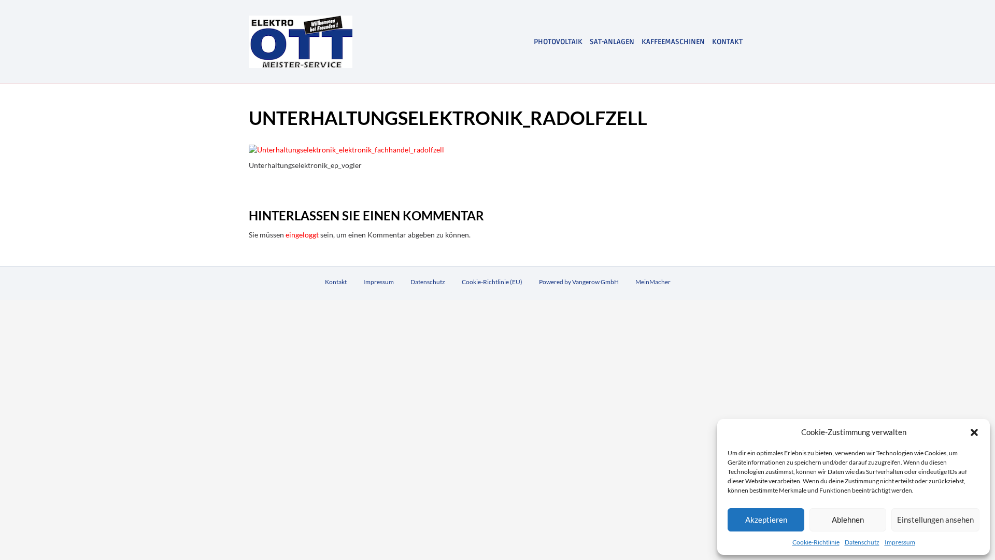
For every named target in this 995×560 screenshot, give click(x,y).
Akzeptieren (766, 519)
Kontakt (727, 41)
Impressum (900, 542)
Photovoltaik (558, 41)
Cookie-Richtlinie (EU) (492, 282)
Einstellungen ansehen (935, 519)
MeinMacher (653, 282)
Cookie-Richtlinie (816, 542)
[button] (974, 432)
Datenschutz (862, 542)
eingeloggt (302, 234)
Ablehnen (848, 519)
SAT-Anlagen (612, 41)
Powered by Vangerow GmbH (579, 282)
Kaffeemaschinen (673, 41)
